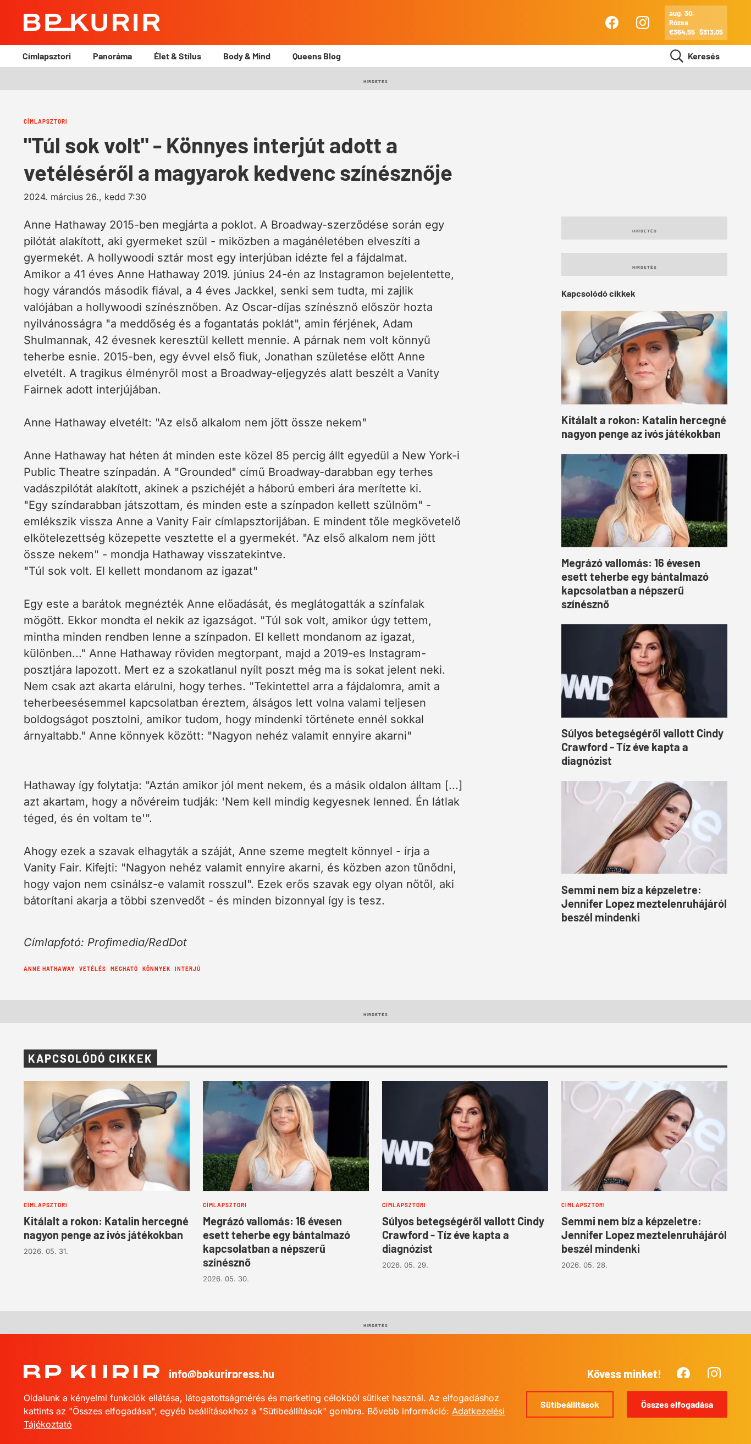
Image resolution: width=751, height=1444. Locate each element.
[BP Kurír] (92, 22)
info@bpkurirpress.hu (221, 1373)
